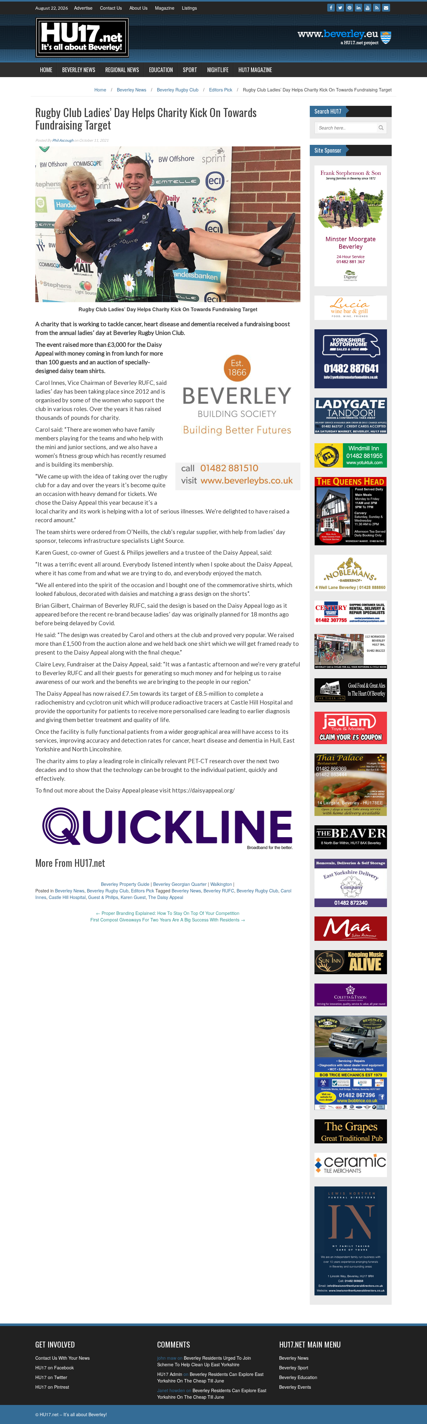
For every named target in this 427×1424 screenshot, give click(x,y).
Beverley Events (295, 1387)
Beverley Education (298, 1377)
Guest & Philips (103, 897)
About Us (138, 8)
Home (46, 70)
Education (161, 70)
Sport (190, 70)
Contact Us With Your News (62, 1358)
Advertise (83, 8)
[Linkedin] (358, 8)
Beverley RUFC (218, 890)
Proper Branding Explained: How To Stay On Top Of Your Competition (167, 913)
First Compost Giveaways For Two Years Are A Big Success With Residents (167, 919)
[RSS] (376, 8)
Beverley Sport (293, 1367)
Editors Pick (220, 89)
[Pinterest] (349, 8)
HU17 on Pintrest (52, 1387)
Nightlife (218, 70)
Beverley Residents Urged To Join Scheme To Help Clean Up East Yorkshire (204, 1361)
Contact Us (111, 8)
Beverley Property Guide (125, 884)
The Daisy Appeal (165, 897)
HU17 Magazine (255, 70)
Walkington (221, 884)
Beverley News (78, 70)
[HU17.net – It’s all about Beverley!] (82, 37)
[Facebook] (331, 8)
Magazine (164, 8)
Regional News (122, 70)
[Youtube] (367, 8)
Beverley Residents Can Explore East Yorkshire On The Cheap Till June (210, 1377)
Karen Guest (133, 897)
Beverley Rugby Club (177, 89)
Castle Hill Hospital (67, 897)
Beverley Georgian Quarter (180, 884)
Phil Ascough (62, 140)
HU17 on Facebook (54, 1367)
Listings (189, 8)
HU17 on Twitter (51, 1377)
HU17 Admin (169, 1374)
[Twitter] (340, 8)
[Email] (386, 8)
